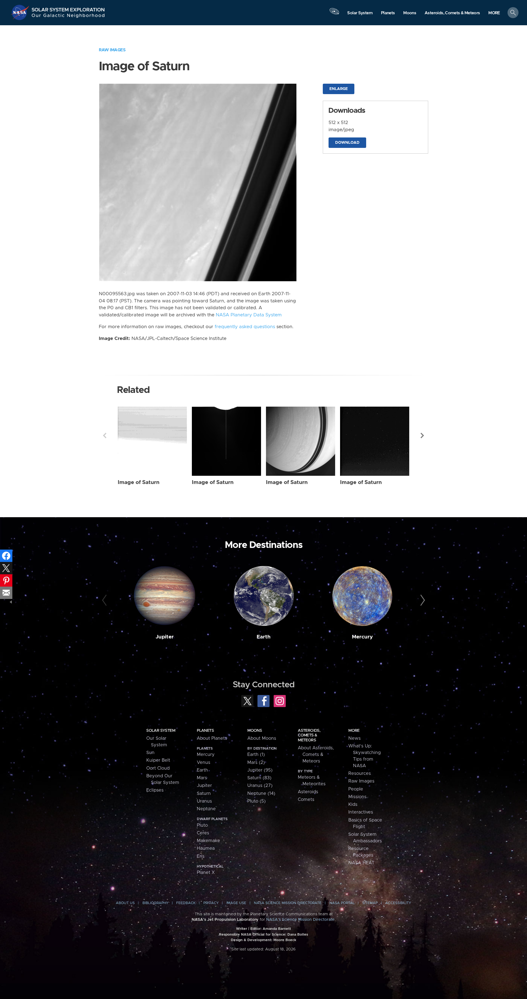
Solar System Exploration (68, 8)
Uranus (204, 801)
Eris (200, 856)
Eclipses (155, 790)
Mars (202, 778)
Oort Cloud (158, 768)
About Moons (261, 738)
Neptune (206, 809)
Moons (254, 730)
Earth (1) (256, 754)
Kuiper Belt (158, 760)
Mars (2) (256, 762)
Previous (104, 435)
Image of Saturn (138, 482)
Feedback (185, 903)
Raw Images (112, 50)
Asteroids (308, 792)
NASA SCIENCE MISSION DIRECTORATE (287, 903)
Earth (264, 637)
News (354, 738)
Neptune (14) (261, 793)
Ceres (203, 833)
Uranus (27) (260, 785)
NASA (20, 12)
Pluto (202, 825)
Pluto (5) (256, 801)
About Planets (212, 738)
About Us (125, 903)
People (355, 789)
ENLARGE (338, 89)
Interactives (360, 812)
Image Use (236, 903)
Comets (306, 799)
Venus (203, 762)
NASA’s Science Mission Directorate (300, 920)
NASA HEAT (361, 863)
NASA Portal (342, 903)
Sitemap (370, 903)
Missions (357, 797)
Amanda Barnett (277, 929)
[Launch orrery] (334, 14)
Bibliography (155, 903)
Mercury (362, 637)
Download (347, 143)
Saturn (204, 793)
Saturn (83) (259, 778)
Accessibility (398, 903)
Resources (359, 773)
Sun (150, 752)
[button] (494, 13)
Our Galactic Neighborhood (68, 16)
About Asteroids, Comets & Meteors (316, 754)
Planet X (206, 872)
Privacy (211, 903)
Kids (352, 804)
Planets (205, 730)
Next (422, 435)
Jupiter (165, 637)
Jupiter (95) (260, 770)
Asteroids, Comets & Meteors (309, 735)
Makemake (208, 840)
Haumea (206, 848)
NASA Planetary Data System (249, 315)
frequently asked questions (245, 326)
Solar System (160, 730)
